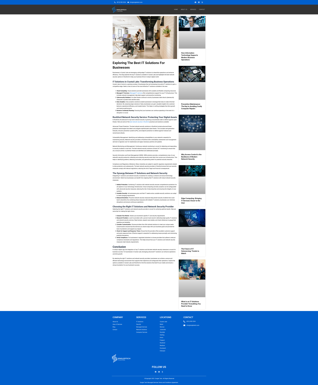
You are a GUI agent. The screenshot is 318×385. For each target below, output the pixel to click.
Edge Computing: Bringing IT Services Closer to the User (191, 200)
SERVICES (193, 9)
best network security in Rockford (139, 122)
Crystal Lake (163, 321)
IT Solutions (139, 321)
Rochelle (162, 332)
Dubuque (162, 351)
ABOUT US (184, 9)
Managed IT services (136, 93)
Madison (162, 345)
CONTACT (202, 9)
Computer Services (141, 332)
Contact (115, 329)
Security (138, 324)
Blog (114, 327)
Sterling (162, 335)
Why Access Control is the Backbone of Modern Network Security (191, 157)
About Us (115, 321)
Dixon (161, 337)
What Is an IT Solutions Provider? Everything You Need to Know (191, 304)
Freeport (162, 340)
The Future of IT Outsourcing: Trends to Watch (190, 251)
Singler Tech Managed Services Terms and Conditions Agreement (159, 382)
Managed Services (141, 327)
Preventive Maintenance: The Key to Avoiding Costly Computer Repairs (191, 106)
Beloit (161, 324)
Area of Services (117, 324)
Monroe (162, 327)
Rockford (162, 343)
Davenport (163, 348)
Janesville (163, 329)
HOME (176, 9)
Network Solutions (141, 329)
